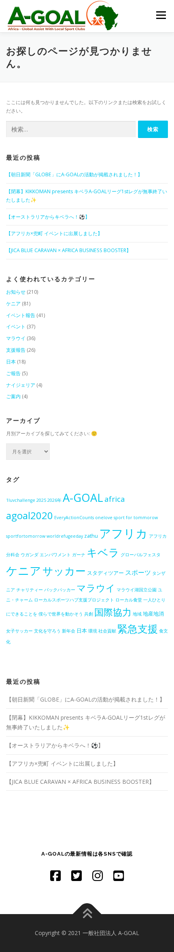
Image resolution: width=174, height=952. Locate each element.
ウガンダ (29, 554)
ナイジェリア (20, 385)
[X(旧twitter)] (76, 875)
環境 (92, 631)
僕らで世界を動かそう (60, 614)
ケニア (13, 303)
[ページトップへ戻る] (87, 914)
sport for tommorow (136, 517)
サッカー (64, 571)
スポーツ (138, 572)
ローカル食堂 (128, 600)
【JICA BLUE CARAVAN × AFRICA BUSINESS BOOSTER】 (68, 250)
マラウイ (15, 338)
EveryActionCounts (74, 517)
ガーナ (78, 554)
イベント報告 (20, 315)
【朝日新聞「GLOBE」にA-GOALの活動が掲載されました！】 (74, 174)
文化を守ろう (47, 631)
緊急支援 (137, 628)
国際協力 (113, 611)
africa (114, 499)
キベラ (103, 552)
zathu (91, 535)
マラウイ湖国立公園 (137, 590)
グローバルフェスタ (141, 554)
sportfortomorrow (25, 536)
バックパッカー (59, 590)
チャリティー (29, 590)
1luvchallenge (20, 500)
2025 (41, 500)
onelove (103, 517)
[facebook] (55, 875)
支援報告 (15, 350)
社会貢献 (107, 631)
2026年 (54, 500)
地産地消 (153, 613)
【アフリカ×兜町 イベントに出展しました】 (54, 233)
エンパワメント (55, 554)
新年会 (68, 631)
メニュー (161, 15)
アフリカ (123, 533)
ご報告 (13, 373)
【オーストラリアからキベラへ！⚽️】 (48, 216)
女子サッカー (19, 631)
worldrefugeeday (65, 536)
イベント (15, 326)
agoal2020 (29, 515)
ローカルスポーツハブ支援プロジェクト (74, 600)
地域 (137, 614)
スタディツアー (105, 572)
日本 (11, 361)
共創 (88, 614)
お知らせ (15, 291)
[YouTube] (118, 875)
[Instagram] (97, 875)
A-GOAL (83, 497)
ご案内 (13, 396)
